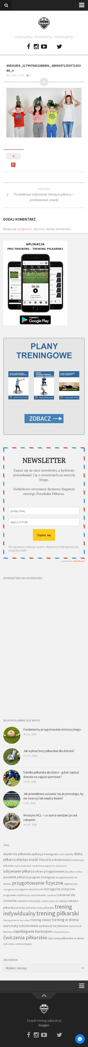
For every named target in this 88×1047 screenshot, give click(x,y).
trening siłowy (40, 920)
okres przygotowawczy (51, 871)
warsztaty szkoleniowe (20, 926)
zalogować (24, 229)
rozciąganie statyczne (59, 889)
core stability (66, 854)
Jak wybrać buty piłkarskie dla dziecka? (49, 751)
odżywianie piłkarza (18, 871)
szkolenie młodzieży (29, 900)
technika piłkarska (26, 907)
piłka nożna (75, 871)
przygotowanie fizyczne (37, 883)
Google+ (44, 1025)
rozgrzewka (10, 895)
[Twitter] (59, 47)
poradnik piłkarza (15, 877)
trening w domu (65, 919)
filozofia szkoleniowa (54, 860)
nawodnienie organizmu (43, 865)
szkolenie (51, 895)
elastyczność (27, 859)
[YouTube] (44, 47)
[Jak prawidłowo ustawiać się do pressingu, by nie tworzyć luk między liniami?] (11, 799)
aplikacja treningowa (45, 854)
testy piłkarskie (45, 907)
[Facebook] (29, 47)
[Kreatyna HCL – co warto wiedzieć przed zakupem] (11, 821)
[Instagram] (36, 47)
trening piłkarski (57, 913)
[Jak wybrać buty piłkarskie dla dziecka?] (11, 756)
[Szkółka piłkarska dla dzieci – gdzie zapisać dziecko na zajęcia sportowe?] (11, 778)
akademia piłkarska (17, 854)
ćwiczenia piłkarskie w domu (66, 938)
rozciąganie (8, 889)
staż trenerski (38, 895)
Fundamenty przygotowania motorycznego (52, 729)
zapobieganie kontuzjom (32, 931)
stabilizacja (23, 895)
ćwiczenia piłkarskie (25, 937)
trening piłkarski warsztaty (16, 920)
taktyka (63, 900)
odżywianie (61, 865)
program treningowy (42, 877)
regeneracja (70, 883)
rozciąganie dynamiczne (29, 889)
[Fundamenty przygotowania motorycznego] (11, 735)
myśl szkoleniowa (22, 865)
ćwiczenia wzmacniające (17, 943)
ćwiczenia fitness (61, 932)
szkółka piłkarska (50, 901)
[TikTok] (52, 47)
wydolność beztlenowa (53, 926)
